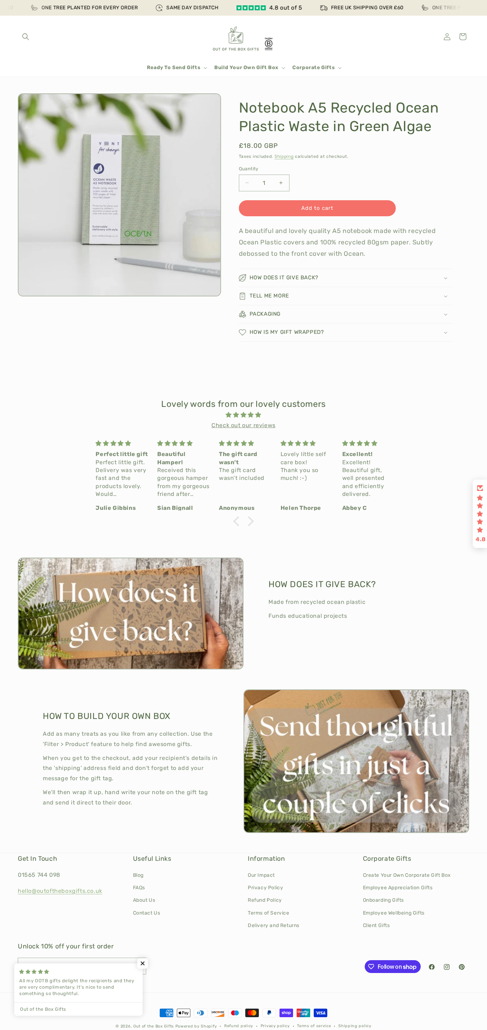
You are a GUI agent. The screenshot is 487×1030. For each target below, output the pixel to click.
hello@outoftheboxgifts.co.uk (60, 890)
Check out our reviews (243, 425)
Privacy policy (275, 1026)
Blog (138, 875)
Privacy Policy (265, 888)
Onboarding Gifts (383, 900)
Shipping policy (354, 1026)
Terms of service (314, 1026)
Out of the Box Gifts (153, 1026)
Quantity (248, 168)
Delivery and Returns (273, 925)
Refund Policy (265, 900)
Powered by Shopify (196, 1026)
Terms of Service (268, 913)
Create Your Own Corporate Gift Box (407, 875)
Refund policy (238, 1026)
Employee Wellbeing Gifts (394, 913)
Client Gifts (376, 925)
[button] (26, 37)
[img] (243, 415)
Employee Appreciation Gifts (398, 888)
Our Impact (261, 875)
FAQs (139, 888)
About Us (144, 900)
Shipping (284, 156)
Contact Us (146, 913)
